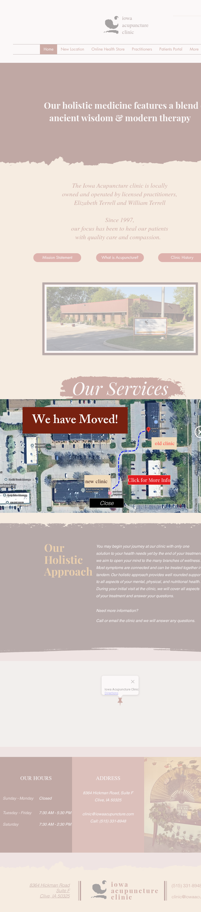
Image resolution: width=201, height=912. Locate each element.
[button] (106, 503)
